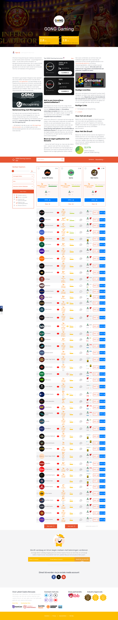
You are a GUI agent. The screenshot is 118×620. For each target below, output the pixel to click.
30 (103, 168)
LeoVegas (47, 279)
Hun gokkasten (23, 81)
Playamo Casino (49, 212)
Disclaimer (47, 615)
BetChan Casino (49, 225)
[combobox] (23, 176)
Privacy (54, 615)
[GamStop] (60, 606)
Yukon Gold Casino (49, 443)
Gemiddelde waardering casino (70, 40)
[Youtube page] (55, 600)
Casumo (47, 251)
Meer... (72, 58)
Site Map (71, 615)
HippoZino (47, 463)
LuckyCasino (48, 407)
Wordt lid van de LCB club (82, 560)
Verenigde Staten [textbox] (17, 176)
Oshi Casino (48, 326)
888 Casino (48, 380)
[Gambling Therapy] (52, 606)
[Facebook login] (54, 577)
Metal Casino (48, 513)
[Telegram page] (46, 595)
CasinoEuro (48, 428)
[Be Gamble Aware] (41, 606)
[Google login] (63, 577)
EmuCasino (48, 339)
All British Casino (49, 394)
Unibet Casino (48, 374)
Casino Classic (48, 238)
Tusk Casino (48, 244)
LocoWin (47, 421)
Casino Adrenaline (49, 401)
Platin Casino (48, 309)
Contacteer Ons (25, 603)
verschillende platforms (82, 63)
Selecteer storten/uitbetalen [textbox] (20, 186)
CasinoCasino (48, 302)
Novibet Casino (49, 506)
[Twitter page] (55, 595)
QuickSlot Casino (49, 291)
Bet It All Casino (49, 232)
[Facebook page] (51, 595)
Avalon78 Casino (47, 178)
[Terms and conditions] (29, 606)
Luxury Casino (48, 386)
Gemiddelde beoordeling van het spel (49, 40)
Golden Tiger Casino (50, 359)
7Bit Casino (48, 219)
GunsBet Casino (49, 317)
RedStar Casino (49, 486)
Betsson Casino (49, 258)
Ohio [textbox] (14, 181)
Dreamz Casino (49, 519)
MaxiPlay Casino (49, 500)
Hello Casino (48, 346)
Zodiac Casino (48, 297)
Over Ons (15, 603)
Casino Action (48, 448)
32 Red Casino (48, 469)
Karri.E (17, 52)
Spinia (71, 178)
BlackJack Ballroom (50, 436)
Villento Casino (48, 367)
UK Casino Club (49, 481)
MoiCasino (47, 285)
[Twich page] (46, 600)
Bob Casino (94, 178)
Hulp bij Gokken (62, 615)
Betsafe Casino (49, 265)
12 (80, 168)
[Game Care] (17, 606)
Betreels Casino (49, 352)
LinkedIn (79, 112)
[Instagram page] (51, 600)
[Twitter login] (59, 577)
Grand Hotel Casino (50, 475)
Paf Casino (47, 333)
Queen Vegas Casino (50, 456)
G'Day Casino (48, 493)
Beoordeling (99, 159)
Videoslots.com (49, 272)
